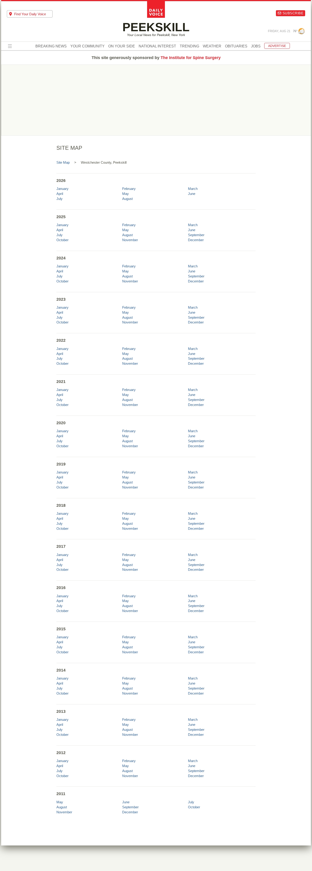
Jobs (256, 46)
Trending (189, 46)
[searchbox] (33, 14)
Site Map (63, 162)
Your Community (87, 46)
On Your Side (121, 46)
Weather (212, 46)
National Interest (157, 46)
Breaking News (51, 46)
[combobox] (30, 14)
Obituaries (236, 46)
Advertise (277, 46)
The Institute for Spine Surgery (191, 57)
